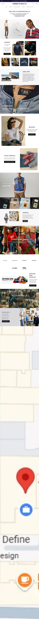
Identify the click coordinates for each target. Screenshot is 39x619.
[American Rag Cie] (19, 4)
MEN (6, 6)
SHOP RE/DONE (31, 134)
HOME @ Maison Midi (30, 6)
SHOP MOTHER (19, 35)
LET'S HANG (19, 301)
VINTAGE (23, 6)
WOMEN (10, 6)
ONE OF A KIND (32, 285)
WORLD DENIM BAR (17, 6)
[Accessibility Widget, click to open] (37, 309)
